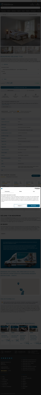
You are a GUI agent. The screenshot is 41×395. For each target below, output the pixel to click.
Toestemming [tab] (7, 191)
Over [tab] (34, 191)
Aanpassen (20, 205)
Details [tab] (20, 191)
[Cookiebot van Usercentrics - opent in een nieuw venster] (35, 188)
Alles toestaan (33, 205)
